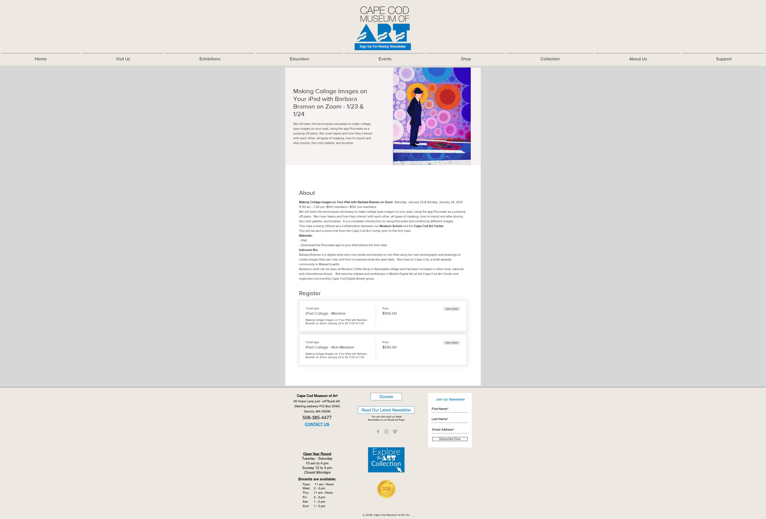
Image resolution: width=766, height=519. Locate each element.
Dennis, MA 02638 (317, 411)
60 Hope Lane (317, 401)
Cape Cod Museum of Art (317, 396)
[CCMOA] (378, 431)
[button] (210, 57)
